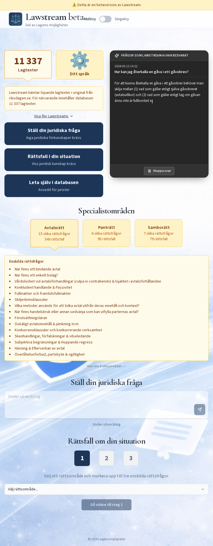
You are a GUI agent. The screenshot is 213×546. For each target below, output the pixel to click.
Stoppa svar (162, 171)
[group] (159, 69)
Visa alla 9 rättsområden (104, 366)
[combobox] (106, 489)
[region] (159, 120)
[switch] (105, 19)
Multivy (90, 19)
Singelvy (122, 19)
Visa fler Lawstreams (51, 116)
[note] (159, 56)
